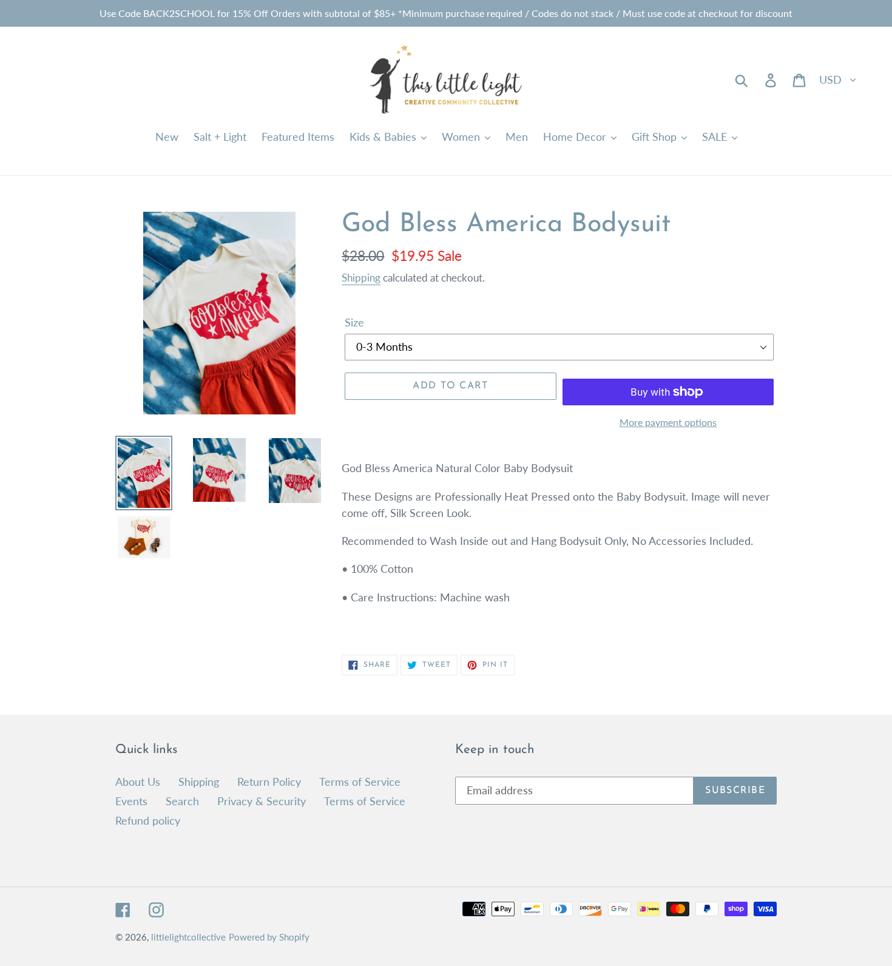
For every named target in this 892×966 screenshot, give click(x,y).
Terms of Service (359, 781)
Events (131, 801)
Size (354, 322)
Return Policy (269, 781)
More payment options (668, 422)
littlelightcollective (188, 936)
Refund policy (147, 820)
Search (182, 801)
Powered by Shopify (269, 936)
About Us (137, 781)
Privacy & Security (261, 801)
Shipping (361, 277)
